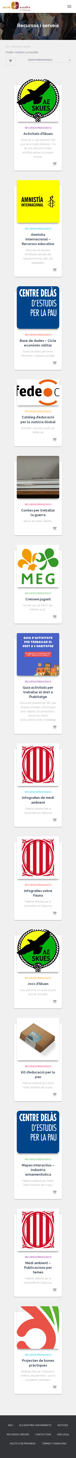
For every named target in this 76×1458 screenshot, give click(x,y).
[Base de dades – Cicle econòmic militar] (38, 307)
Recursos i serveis (18, 1434)
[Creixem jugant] (38, 566)
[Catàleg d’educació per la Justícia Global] (38, 392)
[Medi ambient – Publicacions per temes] (38, 1230)
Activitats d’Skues (38, 134)
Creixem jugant (38, 599)
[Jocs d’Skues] (38, 950)
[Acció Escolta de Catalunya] (18, 6)
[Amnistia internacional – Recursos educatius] (38, 201)
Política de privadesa (23, 1443)
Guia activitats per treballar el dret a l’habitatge (38, 692)
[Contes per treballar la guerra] (38, 477)
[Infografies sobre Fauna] (38, 857)
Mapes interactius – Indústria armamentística (38, 1169)
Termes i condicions (54, 1443)
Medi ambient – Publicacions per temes (38, 1267)
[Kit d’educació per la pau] (38, 1039)
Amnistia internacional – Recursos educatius (38, 239)
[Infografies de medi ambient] (38, 764)
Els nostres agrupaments (35, 1425)
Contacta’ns (43, 1434)
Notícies (63, 1425)
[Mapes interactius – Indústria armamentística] (38, 1132)
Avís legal (63, 1434)
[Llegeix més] (54, 164)
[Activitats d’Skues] (38, 100)
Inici (8, 46)
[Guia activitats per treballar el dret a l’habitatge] (38, 654)
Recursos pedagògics (38, 128)
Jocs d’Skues (38, 984)
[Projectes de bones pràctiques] (38, 1327)
